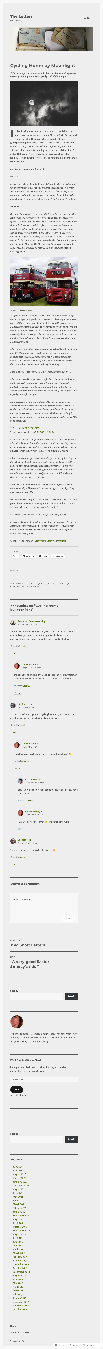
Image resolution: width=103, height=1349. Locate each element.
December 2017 (21, 1302)
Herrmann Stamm (45, 541)
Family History (68, 584)
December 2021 (21, 1185)
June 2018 (18, 1279)
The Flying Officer (37, 584)
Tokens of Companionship (31, 621)
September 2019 (21, 1230)
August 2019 (19, 1234)
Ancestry (51, 584)
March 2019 (19, 1253)
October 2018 (20, 1268)
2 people (22, 646)
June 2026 (18, 1170)
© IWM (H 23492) (46, 432)
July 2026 (18, 1166)
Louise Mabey (29, 664)
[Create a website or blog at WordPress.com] (23, 1341)
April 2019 (18, 1249)
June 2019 (18, 1242)
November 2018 (21, 1264)
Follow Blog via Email (26, 1060)
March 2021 (19, 1204)
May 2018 (18, 1283)
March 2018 (19, 1290)
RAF (24, 587)
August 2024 (19, 1174)
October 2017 (20, 1309)
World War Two (33, 587)
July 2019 (17, 1238)
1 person (26, 761)
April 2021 (18, 1200)
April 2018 (18, 1287)
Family (26, 584)
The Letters (21, 16)
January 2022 (20, 1181)
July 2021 (17, 1193)
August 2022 (19, 1178)
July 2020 (18, 1223)
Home (13, 1326)
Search (14, 990)
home (12, 587)
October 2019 (20, 1226)
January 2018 (19, 1298)
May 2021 (18, 1196)
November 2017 (21, 1305)
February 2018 (20, 1294)
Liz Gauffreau (25, 704)
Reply (13, 653)
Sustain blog (24, 839)
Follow (16, 1089)
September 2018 (21, 1272)
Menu (87, 18)
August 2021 (19, 1189)
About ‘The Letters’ (20, 1332)
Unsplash (62, 541)
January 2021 (19, 1211)
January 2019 (19, 1260)
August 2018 (19, 1275)
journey (19, 587)
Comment (68, 918)
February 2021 (20, 1208)
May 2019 (18, 1245)
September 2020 (21, 1215)
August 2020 (19, 1219)
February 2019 (20, 1257)
